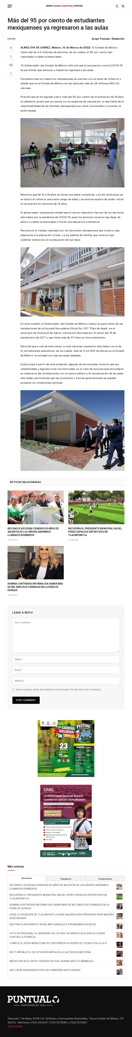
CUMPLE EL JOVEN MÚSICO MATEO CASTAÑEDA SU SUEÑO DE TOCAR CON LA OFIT (58, 943)
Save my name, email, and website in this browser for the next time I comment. (58, 689)
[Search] (122, 6)
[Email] (11, 65)
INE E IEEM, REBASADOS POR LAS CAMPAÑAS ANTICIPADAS (44, 970)
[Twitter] (11, 56)
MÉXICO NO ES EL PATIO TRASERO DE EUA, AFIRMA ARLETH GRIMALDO (51, 961)
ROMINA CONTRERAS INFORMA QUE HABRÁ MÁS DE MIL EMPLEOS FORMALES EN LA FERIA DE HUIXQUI (35, 587)
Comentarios (105, 879)
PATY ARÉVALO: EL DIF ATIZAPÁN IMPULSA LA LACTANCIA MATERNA (50, 952)
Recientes (26, 878)
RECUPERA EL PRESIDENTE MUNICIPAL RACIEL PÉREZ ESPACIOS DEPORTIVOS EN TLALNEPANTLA (95, 531)
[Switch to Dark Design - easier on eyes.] (117, 6)
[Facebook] (11, 48)
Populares (65, 879)
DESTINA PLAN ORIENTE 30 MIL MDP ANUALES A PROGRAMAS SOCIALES (52, 924)
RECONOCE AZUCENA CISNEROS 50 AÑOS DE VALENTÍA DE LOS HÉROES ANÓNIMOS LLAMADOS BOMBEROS (33, 531)
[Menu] (10, 6)
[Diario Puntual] (66, 6)
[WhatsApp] (11, 73)
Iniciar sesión (15, 1026)
